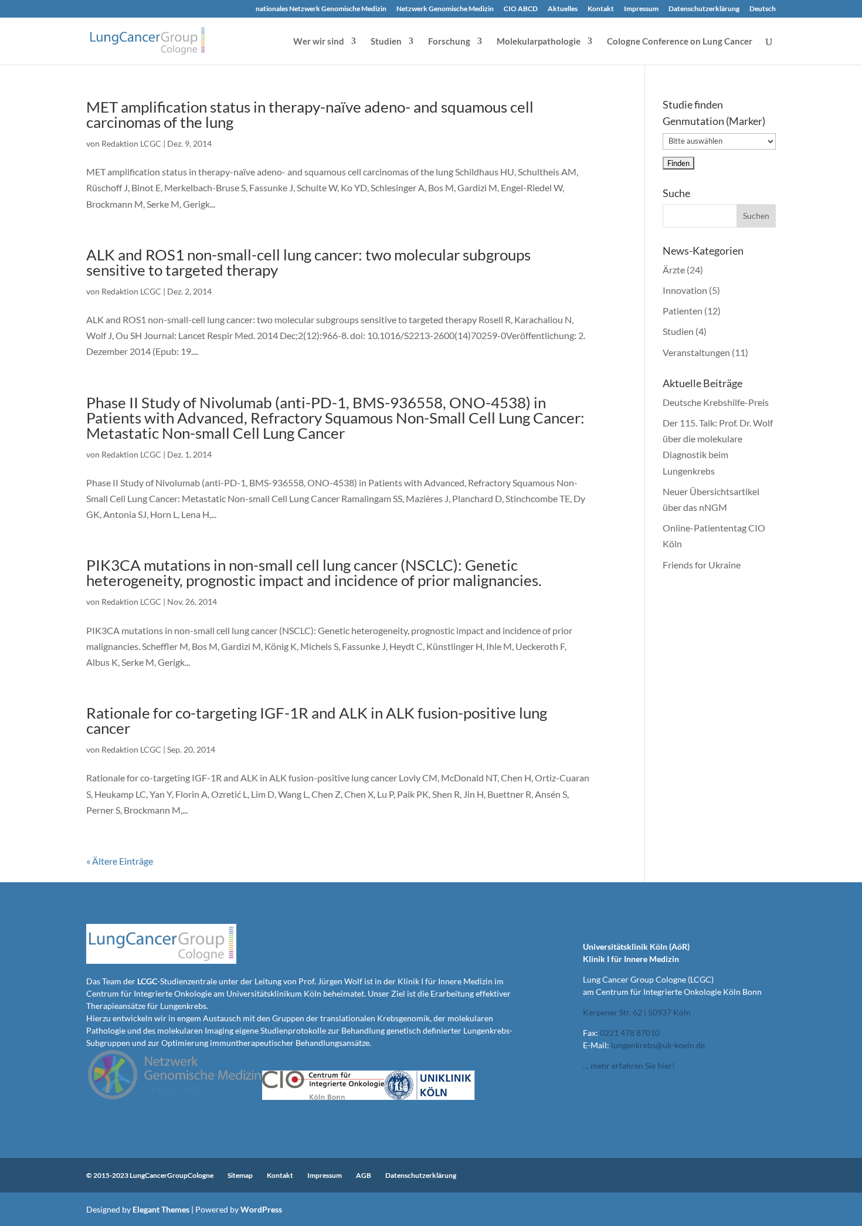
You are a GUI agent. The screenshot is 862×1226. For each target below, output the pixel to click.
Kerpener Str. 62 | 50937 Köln (637, 1012)
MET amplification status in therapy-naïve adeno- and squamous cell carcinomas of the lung (310, 114)
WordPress (261, 1209)
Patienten (683, 310)
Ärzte (674, 269)
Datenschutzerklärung (703, 9)
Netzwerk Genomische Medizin (445, 9)
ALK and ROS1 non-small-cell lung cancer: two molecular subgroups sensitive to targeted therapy (308, 262)
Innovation (685, 290)
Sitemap (240, 1175)
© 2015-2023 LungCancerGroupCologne (149, 1175)
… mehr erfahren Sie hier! (629, 1066)
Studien (386, 41)
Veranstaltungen (696, 352)
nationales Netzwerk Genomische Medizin (321, 9)
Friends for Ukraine (702, 564)
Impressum (641, 9)
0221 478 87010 (630, 1033)
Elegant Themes (161, 1209)
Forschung (449, 41)
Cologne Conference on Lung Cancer (679, 41)
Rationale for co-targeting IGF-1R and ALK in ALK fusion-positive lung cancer (316, 720)
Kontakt (601, 9)
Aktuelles (563, 9)
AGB (363, 1175)
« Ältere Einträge (119, 860)
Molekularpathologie (539, 41)
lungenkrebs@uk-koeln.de (658, 1045)
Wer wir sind (318, 41)
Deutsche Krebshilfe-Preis (716, 402)
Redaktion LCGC (131, 143)
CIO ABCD (521, 9)
